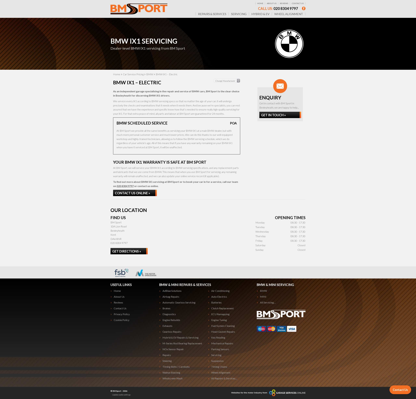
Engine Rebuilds (171, 320)
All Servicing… (268, 302)
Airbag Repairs (170, 296)
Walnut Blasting (171, 372)
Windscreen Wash (172, 378)
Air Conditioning (220, 291)
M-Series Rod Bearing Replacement (182, 343)
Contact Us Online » (132, 193)
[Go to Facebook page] (304, 8)
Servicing (239, 13)
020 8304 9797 (278, 8)
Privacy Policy (122, 314)
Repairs (166, 355)
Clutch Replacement (222, 308)
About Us (271, 3)
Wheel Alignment (288, 13)
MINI (263, 296)
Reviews (284, 3)
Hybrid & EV (260, 13)
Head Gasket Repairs (223, 331)
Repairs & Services (212, 13)
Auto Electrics (219, 296)
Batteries (216, 302)
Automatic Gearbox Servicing (178, 302)
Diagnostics (169, 314)
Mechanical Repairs (222, 343)
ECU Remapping (220, 314)
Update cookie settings (121, 394)
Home (260, 3)
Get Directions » (126, 251)
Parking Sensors (220, 349)
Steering (167, 361)
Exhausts (167, 326)
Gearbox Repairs (171, 331)
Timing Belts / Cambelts (176, 366)
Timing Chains (219, 366)
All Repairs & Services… (224, 378)
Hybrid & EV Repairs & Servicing (180, 337)
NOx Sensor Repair (173, 349)
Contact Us (298, 3)
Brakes (166, 308)
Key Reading (218, 337)
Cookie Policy (121, 320)
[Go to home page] (138, 8)
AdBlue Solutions (172, 291)
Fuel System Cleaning (223, 326)
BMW (263, 291)
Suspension (217, 361)
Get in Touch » (273, 115)
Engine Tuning (219, 320)
